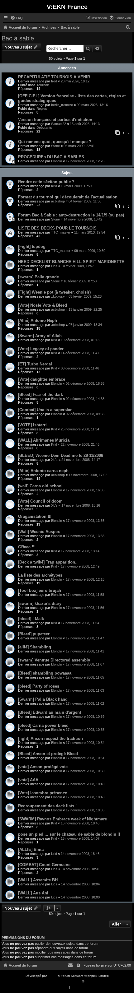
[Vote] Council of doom (40, 501)
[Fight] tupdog (31, 246)
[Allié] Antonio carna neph (43, 470)
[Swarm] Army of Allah (40, 335)
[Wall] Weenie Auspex (39, 531)
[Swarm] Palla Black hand (43, 699)
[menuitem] (16, 18)
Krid (54, 186)
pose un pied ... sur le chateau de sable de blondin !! (69, 834)
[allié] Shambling (34, 647)
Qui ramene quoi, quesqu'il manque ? (54, 141)
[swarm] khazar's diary (39, 603)
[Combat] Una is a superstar (45, 409)
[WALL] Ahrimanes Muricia (43, 440)
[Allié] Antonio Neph (37, 320)
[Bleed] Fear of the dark (40, 394)
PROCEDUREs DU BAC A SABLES (51, 157)
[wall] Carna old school (40, 486)
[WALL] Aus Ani (33, 893)
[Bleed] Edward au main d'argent (49, 712)
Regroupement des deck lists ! (47, 806)
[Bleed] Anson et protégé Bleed (48, 753)
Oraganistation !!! (34, 516)
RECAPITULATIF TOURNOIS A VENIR (54, 77)
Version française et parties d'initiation (55, 119)
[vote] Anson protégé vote (43, 766)
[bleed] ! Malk (31, 618)
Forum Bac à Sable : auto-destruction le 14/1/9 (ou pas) (71, 215)
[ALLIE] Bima (31, 849)
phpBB (53, 975)
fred (54, 81)
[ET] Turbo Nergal (35, 364)
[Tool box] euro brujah (39, 590)
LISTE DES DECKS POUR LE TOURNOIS (57, 228)
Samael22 (58, 124)
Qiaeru (90, 981)
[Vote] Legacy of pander (41, 348)
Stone (55, 146)
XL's (54, 460)
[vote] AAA (28, 779)
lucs (54, 266)
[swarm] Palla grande (38, 277)
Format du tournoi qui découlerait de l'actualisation (67, 197)
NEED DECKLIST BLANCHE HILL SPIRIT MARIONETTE (71, 261)
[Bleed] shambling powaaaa (44, 673)
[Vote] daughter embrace (41, 379)
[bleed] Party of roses (38, 686)
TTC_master (60, 232)
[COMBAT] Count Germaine (44, 864)
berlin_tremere (62, 105)
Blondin (56, 161)
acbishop (58, 201)
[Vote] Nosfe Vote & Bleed (42, 305)
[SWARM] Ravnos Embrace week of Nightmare (62, 819)
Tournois (43, 85)
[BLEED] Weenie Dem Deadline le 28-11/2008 (60, 455)
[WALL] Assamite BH (38, 880)
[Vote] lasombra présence (42, 793)
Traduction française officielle (60, 981)
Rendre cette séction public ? (46, 181)
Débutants (44, 127)
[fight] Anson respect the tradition (50, 738)
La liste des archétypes (40, 575)
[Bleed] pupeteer (34, 634)
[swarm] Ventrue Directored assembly (54, 660)
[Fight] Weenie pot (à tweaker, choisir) (54, 292)
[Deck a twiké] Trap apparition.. (48, 562)
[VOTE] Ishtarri (32, 425)
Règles (41, 108)
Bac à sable (18, 38)
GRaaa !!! (27, 547)
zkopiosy (58, 296)
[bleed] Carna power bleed (43, 725)
